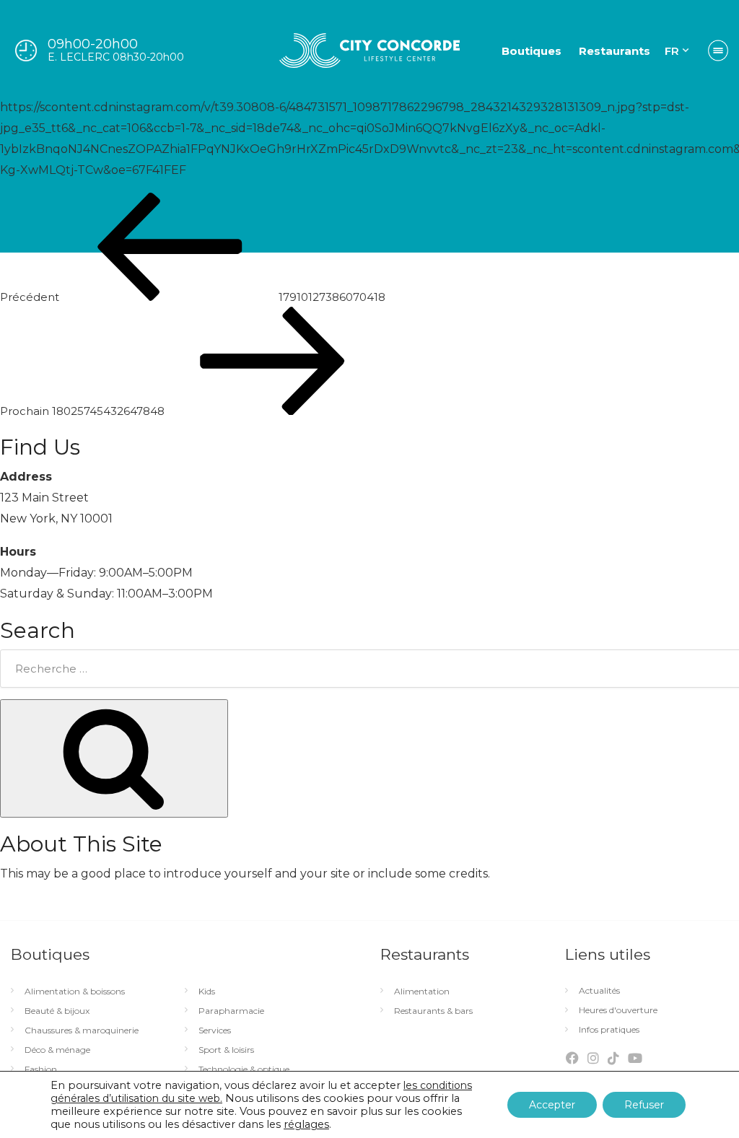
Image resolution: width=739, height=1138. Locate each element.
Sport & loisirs (226, 1050)
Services (214, 1030)
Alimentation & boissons (75, 991)
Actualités (599, 991)
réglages (306, 1124)
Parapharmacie (231, 1011)
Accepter (552, 1104)
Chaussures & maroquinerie (82, 1030)
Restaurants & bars (433, 1011)
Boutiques (531, 51)
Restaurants (614, 51)
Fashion (41, 1069)
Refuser (644, 1104)
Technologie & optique (243, 1069)
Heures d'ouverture (618, 1010)
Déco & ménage (57, 1050)
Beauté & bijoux (57, 1011)
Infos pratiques (609, 1030)
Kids (206, 991)
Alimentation (422, 991)
